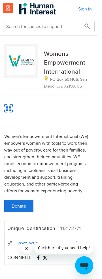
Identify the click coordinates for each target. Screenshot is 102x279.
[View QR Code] (8, 108)
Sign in (85, 9)
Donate (19, 206)
